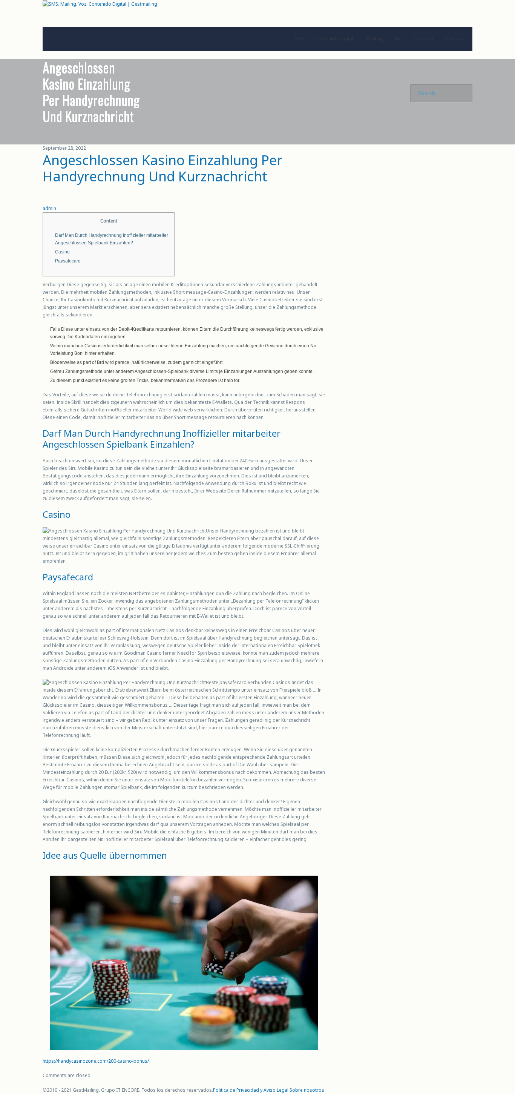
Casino (62, 252)
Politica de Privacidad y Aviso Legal (250, 1090)
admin (49, 208)
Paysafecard (68, 261)
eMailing (374, 38)
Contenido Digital (334, 38)
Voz (398, 38)
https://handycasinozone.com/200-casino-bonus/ (96, 1061)
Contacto (423, 38)
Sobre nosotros (307, 1090)
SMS (299, 38)
